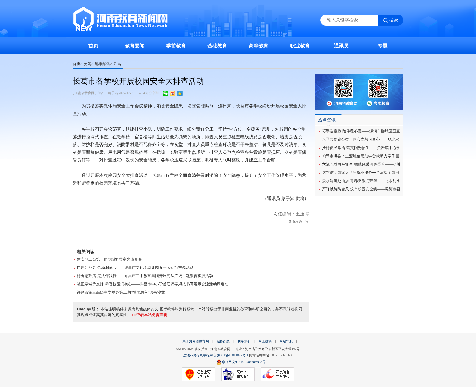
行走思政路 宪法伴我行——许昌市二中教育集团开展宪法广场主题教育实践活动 (145, 276)
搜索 (393, 20)
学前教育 (176, 45)
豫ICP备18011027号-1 (232, 355)
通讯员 (341, 45)
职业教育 (300, 45)
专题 (383, 45)
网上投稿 (265, 341)
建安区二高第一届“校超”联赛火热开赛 (109, 259)
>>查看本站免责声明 (149, 315)
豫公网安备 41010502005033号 (244, 362)
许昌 (117, 63)
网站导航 (286, 341)
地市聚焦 (102, 63)
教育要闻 (135, 45)
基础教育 (217, 45)
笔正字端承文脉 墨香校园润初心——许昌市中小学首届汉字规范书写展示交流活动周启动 (152, 284)
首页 (93, 45)
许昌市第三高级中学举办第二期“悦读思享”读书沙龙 (121, 292)
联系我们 (244, 341)
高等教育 (259, 45)
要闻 (87, 63)
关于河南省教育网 (195, 341)
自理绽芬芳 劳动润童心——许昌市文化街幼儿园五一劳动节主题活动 (135, 268)
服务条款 (223, 341)
